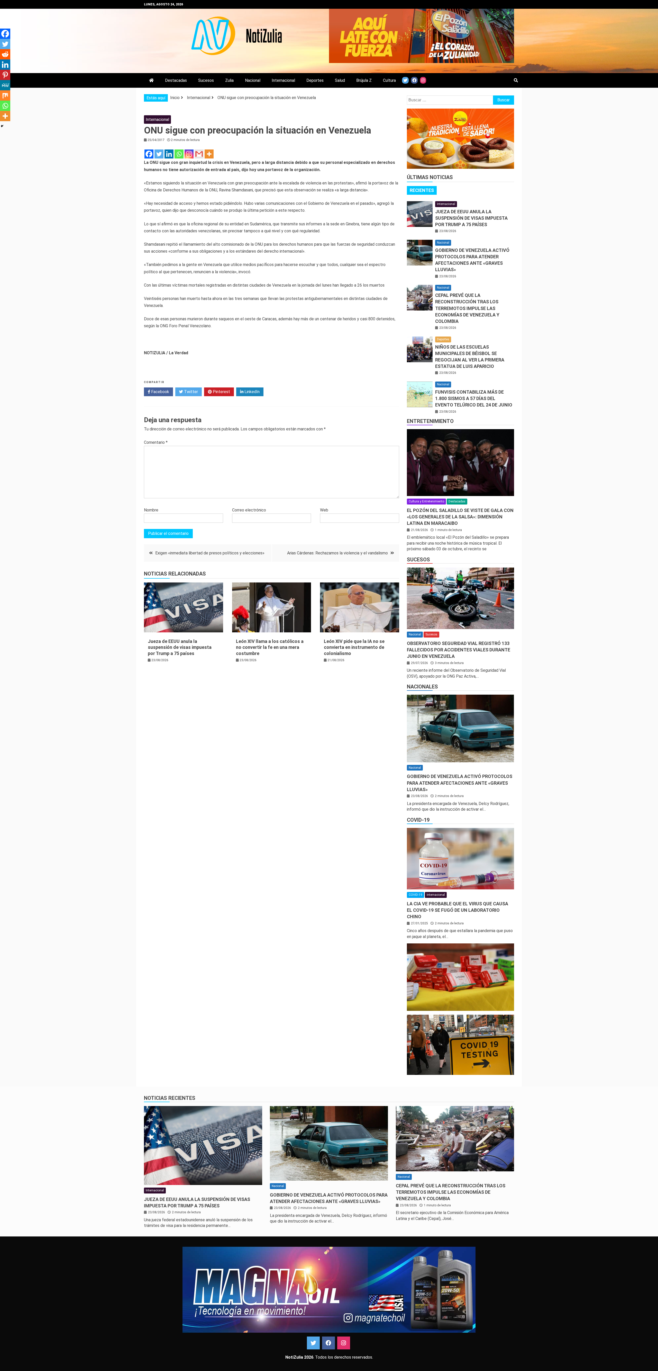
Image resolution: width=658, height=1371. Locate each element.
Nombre (151, 510)
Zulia (229, 80)
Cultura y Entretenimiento (426, 501)
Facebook (159, 391)
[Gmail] (199, 153)
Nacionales (422, 687)
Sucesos (206, 80)
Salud (340, 80)
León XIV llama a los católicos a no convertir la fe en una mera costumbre (270, 647)
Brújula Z (364, 80)
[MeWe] (5, 85)
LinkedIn (251, 391)
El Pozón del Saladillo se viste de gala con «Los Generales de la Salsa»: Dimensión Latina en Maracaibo (460, 517)
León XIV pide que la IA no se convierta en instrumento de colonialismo (354, 647)
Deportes (315, 80)
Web (324, 510)
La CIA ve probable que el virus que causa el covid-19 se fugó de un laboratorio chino (457, 910)
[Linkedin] (168, 153)
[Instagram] (189, 153)
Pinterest (221, 391)
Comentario (156, 442)
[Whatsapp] (179, 153)
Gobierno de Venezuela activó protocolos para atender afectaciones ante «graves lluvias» (459, 783)
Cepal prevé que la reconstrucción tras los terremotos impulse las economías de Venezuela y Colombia (467, 308)
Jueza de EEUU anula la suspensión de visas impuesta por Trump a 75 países (180, 647)
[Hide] (2, 126)
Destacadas (176, 80)
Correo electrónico (249, 510)
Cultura (389, 80)
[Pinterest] (5, 75)
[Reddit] (5, 54)
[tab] (422, 190)
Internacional (283, 80)
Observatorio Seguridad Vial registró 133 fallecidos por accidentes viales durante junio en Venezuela (458, 650)
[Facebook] (148, 153)
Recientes (422, 190)
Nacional (252, 80)
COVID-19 (418, 820)
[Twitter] (158, 153)
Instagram (343, 1343)
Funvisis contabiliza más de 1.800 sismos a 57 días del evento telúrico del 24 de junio (473, 398)
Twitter (190, 391)
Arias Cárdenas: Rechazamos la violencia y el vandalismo (337, 553)
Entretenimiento (430, 421)
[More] (209, 153)
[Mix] (5, 95)
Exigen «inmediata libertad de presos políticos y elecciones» (209, 553)
